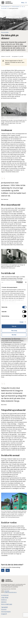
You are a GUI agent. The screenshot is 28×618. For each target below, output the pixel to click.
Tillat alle (14, 326)
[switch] (24, 311)
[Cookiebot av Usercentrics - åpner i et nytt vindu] (17, 282)
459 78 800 (7, 591)
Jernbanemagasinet (16, 6)
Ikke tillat (14, 334)
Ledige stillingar (4, 597)
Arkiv (23, 6)
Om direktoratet (5, 595)
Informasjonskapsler (6, 611)
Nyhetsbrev (3, 602)
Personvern (3, 609)
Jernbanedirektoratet (5, 6)
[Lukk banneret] (25, 282)
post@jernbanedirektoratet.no (10, 592)
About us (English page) (6, 604)
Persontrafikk (4, 8)
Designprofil (4, 613)
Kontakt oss (4, 599)
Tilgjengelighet (4, 607)
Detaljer (22, 322)
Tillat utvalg (14, 330)
